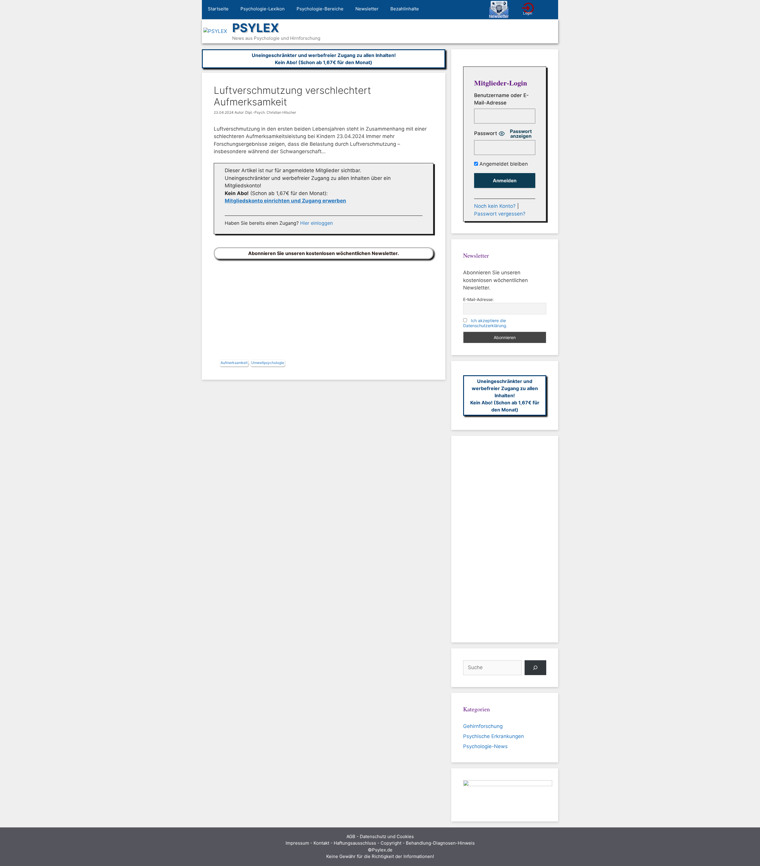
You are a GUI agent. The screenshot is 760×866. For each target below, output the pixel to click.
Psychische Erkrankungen (493, 736)
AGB (350, 836)
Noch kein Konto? (495, 206)
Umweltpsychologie (267, 362)
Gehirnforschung (483, 726)
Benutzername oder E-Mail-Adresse (501, 99)
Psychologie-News (485, 746)
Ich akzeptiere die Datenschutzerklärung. (485, 323)
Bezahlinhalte (404, 9)
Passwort (485, 133)
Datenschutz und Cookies (387, 836)
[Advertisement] (323, 310)
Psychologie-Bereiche (320, 9)
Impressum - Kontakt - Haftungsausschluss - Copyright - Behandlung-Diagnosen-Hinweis (380, 843)
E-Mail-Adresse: (478, 299)
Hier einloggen (316, 223)
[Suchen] (535, 667)
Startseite (218, 9)
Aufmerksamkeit (234, 362)
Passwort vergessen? (499, 214)
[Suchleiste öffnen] (549, 10)
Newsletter (367, 9)
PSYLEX (255, 27)
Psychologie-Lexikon (262, 9)
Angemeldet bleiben (503, 164)
